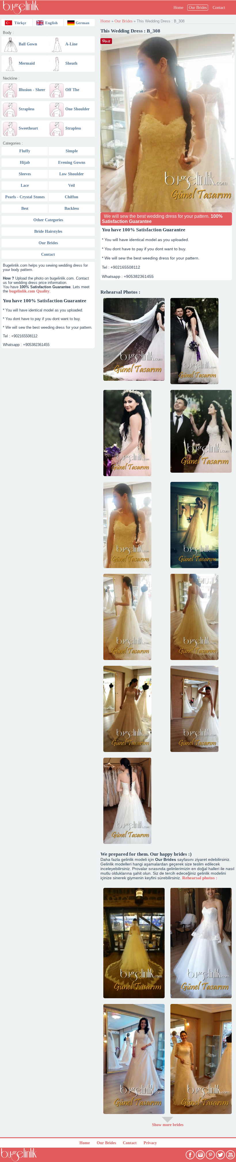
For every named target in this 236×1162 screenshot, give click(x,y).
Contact (219, 7)
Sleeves (25, 174)
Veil (71, 185)
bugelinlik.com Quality (29, 291)
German (82, 23)
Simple (72, 151)
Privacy (150, 1143)
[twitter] (221, 1153)
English (51, 23)
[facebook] (191, 1153)
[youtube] (231, 1153)
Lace (25, 185)
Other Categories (48, 220)
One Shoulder (77, 109)
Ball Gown (28, 44)
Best (24, 208)
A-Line (71, 44)
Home (178, 7)
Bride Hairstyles (48, 231)
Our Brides (198, 7)
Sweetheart (28, 128)
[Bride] (134, 339)
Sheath (71, 63)
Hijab (25, 162)
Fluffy (24, 151)
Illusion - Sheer (32, 90)
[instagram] (201, 1153)
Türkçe (20, 23)
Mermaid (27, 63)
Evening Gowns (71, 162)
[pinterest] (211, 1153)
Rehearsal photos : (199, 878)
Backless (71, 208)
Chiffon (71, 197)
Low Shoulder (71, 174)
